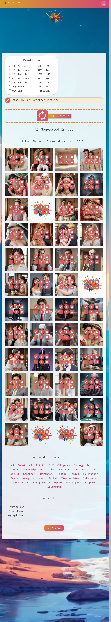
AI (30, 465)
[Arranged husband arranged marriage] (41, 234)
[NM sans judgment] (16, 434)
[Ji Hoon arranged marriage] (41, 384)
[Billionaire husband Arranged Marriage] (66, 259)
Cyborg (78, 465)
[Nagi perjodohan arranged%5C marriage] (41, 434)
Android (92, 465)
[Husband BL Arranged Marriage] (66, 359)
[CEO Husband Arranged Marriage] (16, 284)
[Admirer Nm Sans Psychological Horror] (91, 184)
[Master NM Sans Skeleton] (91, 409)
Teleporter (90, 478)
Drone (14, 478)
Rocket (14, 474)
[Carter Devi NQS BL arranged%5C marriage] (91, 284)
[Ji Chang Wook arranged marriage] (16, 384)
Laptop (62, 474)
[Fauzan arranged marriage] (91, 334)
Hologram (28, 478)
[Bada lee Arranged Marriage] (16, 259)
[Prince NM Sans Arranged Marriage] (16, 159)
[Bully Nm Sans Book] (91, 259)
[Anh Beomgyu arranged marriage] (16, 209)
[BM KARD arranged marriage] (91, 234)
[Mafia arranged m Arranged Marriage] (66, 409)
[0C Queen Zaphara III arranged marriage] (66, 184)
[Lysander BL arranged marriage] (16, 409)
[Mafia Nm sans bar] (41, 409)
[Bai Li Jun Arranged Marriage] (41, 259)
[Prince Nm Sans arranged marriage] (41, 159)
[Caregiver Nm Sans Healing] (66, 284)
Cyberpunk (38, 482)
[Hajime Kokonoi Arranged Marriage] (16, 359)
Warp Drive (20, 482)
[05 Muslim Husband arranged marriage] (41, 184)
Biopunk (90, 482)
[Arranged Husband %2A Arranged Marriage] (41, 209)
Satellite (89, 469)
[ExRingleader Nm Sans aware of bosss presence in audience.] (66, 334)
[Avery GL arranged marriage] (66, 234)
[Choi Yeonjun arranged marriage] (41, 309)
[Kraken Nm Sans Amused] (91, 384)
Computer (29, 474)
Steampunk (55, 482)
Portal (53, 478)
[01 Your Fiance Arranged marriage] (16, 184)
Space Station (68, 469)
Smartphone (46, 474)
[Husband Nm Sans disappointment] (91, 359)
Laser (41, 478)
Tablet (74, 474)
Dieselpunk (73, 482)
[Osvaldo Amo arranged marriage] (91, 434)
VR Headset (90, 474)
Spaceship (29, 469)
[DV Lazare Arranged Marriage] (16, 334)
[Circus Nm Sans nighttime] (66, 309)
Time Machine (70, 478)
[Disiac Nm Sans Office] (41, 334)
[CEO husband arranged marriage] (41, 284)
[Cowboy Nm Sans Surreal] (91, 309)
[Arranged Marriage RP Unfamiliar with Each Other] (66, 209)
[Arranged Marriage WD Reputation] (91, 209)
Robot (21, 465)
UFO (42, 469)
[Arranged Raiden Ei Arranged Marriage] (16, 234)
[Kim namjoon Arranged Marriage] (66, 384)
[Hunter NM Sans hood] (41, 359)
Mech (16, 469)
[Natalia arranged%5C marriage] (66, 434)
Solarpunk (54, 487)
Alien (51, 469)
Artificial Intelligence (53, 465)
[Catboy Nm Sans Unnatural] (16, 309)
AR (12, 465)
